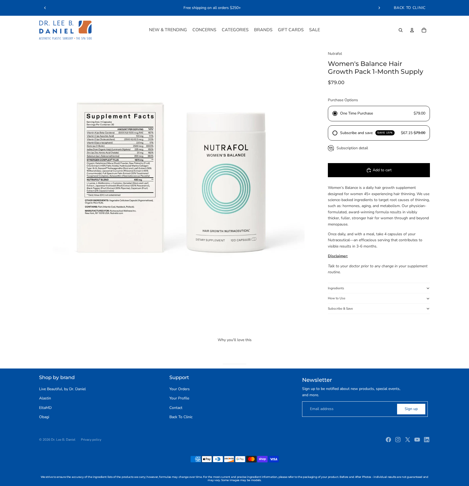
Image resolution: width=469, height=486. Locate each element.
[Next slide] (379, 8)
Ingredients (336, 288)
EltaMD (45, 407)
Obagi (44, 417)
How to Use (336, 298)
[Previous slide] (45, 8)
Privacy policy (91, 439)
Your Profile (179, 398)
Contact (175, 407)
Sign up (411, 408)
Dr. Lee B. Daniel (63, 439)
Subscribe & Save (340, 308)
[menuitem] (168, 30)
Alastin (45, 398)
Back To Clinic (180, 417)
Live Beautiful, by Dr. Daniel (62, 389)
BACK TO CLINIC (410, 7)
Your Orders (179, 389)
